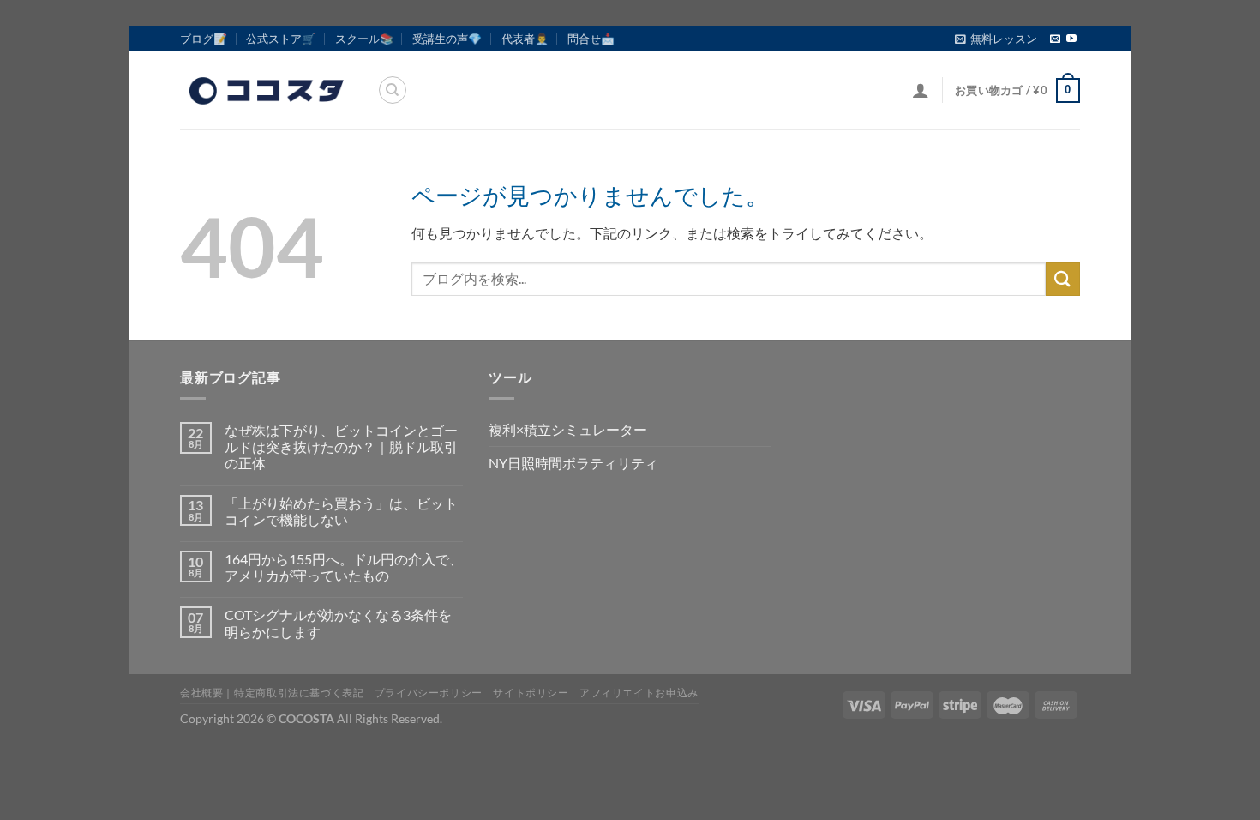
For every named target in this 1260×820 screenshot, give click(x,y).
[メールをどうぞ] (1055, 39)
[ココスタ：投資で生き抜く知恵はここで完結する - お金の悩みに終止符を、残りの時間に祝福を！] (265, 90)
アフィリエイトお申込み (639, 692)
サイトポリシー (530, 692)
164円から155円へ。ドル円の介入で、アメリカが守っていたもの (344, 567)
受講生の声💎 (447, 38)
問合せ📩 (591, 38)
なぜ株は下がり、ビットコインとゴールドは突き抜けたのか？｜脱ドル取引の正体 (341, 446)
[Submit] (1063, 279)
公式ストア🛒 (280, 38)
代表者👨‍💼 (525, 38)
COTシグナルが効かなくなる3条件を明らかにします (338, 622)
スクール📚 (364, 38)
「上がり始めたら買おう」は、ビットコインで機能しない (341, 511)
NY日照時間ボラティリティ (573, 463)
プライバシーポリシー (429, 692)
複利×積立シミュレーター (568, 429)
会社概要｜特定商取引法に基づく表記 (271, 692)
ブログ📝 (203, 38)
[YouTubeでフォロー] (1071, 39)
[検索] (392, 90)
